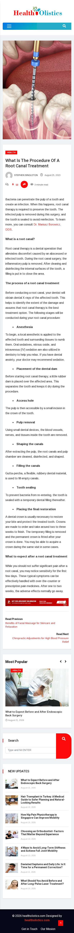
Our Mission (48, 928)
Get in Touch (29, 928)
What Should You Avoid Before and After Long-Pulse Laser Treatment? (42, 882)
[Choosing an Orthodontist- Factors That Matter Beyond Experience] (11, 835)
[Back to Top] (60, 923)
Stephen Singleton (26, 175)
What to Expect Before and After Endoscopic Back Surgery (33, 713)
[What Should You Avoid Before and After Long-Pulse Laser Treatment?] (11, 884)
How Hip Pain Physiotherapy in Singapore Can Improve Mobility (40, 816)
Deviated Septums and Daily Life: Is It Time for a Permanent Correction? (43, 865)
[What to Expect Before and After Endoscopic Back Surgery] (11, 784)
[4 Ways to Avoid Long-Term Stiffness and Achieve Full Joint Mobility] (11, 851)
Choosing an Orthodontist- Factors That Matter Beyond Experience (42, 832)
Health (11, 152)
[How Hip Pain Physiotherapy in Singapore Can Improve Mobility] (11, 818)
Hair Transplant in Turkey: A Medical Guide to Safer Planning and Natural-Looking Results (43, 800)
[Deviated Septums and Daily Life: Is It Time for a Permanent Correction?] (11, 868)
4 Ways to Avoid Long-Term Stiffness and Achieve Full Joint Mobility (43, 849)
